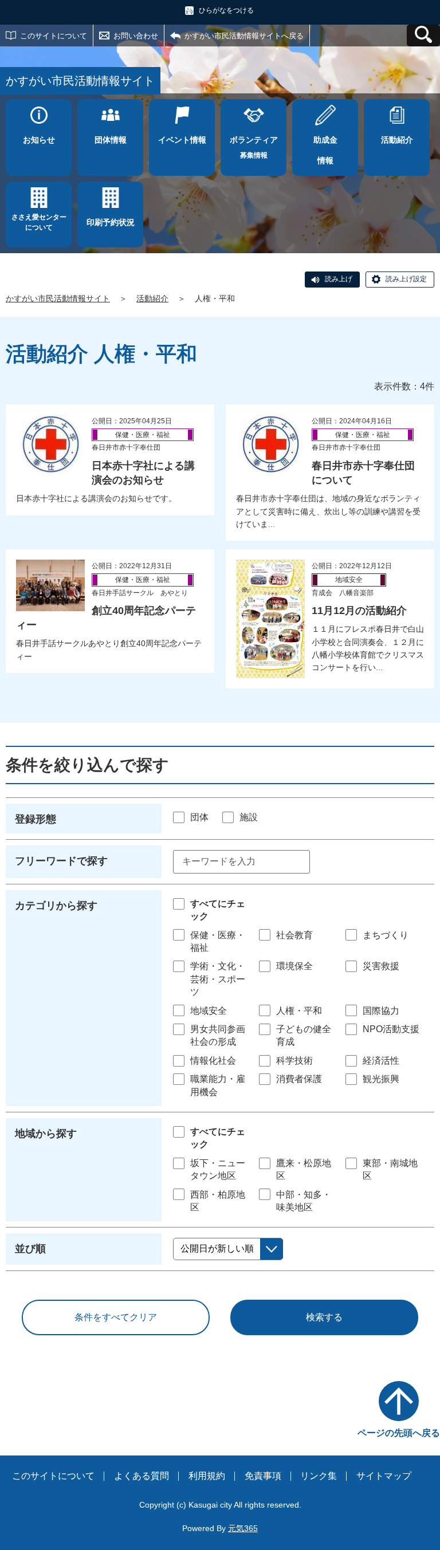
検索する (324, 1317)
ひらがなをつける (226, 10)
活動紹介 (152, 298)
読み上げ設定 (406, 279)
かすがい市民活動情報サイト (58, 298)
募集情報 (254, 147)
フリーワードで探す (61, 861)
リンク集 (318, 1476)
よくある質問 (141, 1476)
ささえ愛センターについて (38, 222)
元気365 (243, 1528)
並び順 (30, 1248)
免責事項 (263, 1476)
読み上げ (338, 279)
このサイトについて (53, 36)
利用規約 (206, 1476)
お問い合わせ (135, 36)
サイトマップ (383, 1476)
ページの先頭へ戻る (399, 1433)
